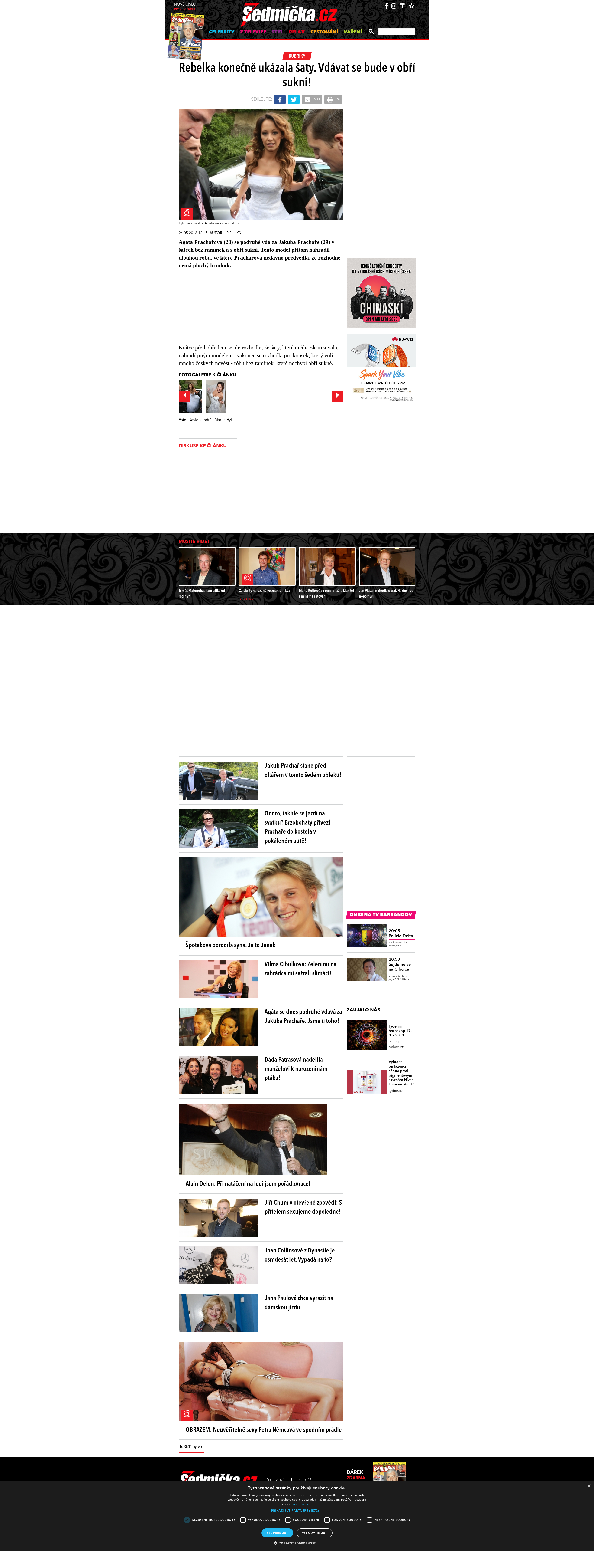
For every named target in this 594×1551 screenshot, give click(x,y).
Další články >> (191, 1447)
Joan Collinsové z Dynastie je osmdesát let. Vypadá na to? (300, 1255)
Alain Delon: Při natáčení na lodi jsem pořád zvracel (248, 1184)
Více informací (302, 1504)
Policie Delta (401, 933)
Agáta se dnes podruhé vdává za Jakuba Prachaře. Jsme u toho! (303, 1017)
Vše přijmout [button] (277, 1533)
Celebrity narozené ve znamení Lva (264, 591)
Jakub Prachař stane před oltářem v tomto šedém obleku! (303, 770)
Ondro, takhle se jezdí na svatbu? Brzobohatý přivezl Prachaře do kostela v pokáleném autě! (297, 828)
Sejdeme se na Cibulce (400, 964)
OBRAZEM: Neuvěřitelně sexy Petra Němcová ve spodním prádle (264, 1430)
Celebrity (222, 32)
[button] (297, 1510)
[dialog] (297, 1516)
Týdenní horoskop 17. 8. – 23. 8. (400, 1031)
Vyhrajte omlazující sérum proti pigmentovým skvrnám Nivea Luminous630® (401, 1073)
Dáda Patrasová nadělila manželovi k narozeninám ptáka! (296, 1069)
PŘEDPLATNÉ (274, 1480)
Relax (297, 32)
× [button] (589, 1486)
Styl (277, 32)
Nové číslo (186, 7)
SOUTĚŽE (306, 1480)
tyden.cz (396, 1091)
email (316, 99)
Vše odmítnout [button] (314, 1533)
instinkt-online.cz (396, 1044)
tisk (337, 99)
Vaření (353, 32)
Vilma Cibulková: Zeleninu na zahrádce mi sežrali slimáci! (300, 969)
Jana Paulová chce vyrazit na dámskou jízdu (299, 1303)
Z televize (253, 32)
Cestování (324, 32)
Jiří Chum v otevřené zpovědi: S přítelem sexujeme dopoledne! (303, 1207)
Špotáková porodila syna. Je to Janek (231, 945)
